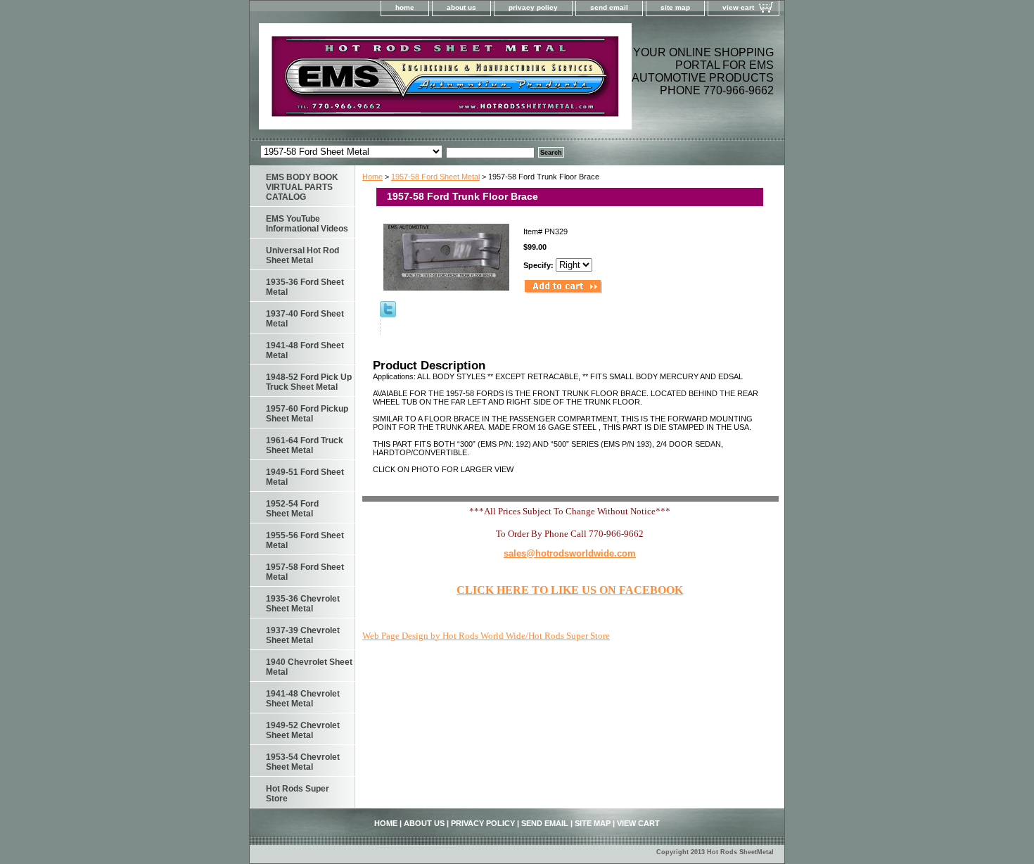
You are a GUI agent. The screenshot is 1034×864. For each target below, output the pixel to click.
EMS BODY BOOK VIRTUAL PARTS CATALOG (302, 187)
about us (461, 7)
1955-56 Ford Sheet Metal (305, 540)
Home (372, 176)
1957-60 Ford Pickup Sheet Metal (307, 414)
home (404, 7)
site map (675, 7)
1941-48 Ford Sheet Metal (305, 350)
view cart (738, 7)
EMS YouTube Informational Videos (307, 224)
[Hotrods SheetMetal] (425, 80)
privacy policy (533, 7)
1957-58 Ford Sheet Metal (435, 176)
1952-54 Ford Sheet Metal (292, 509)
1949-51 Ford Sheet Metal (305, 477)
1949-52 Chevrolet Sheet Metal (303, 730)
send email (609, 7)
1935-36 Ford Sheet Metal (305, 287)
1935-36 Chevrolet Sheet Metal (303, 604)
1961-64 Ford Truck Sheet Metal (304, 445)
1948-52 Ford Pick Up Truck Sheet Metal (309, 382)
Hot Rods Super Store (297, 793)
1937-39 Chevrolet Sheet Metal (303, 635)
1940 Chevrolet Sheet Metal (309, 667)
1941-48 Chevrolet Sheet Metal (303, 699)
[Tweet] (388, 314)
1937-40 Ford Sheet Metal (305, 319)
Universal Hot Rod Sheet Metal (302, 255)
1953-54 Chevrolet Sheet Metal (303, 762)
